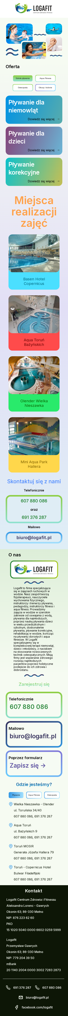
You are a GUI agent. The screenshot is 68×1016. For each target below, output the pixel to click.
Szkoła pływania (23, 78)
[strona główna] (34, 9)
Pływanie (16, 795)
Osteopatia (23, 88)
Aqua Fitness (45, 78)
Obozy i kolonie (45, 88)
